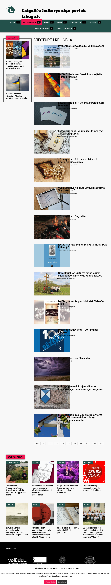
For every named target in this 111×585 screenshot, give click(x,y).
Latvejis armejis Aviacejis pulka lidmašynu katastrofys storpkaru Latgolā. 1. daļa (17, 531)
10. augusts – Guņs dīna (72, 216)
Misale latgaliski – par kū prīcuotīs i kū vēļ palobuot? (68, 530)
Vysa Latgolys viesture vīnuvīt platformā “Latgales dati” (81, 189)
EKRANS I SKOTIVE (13, 462)
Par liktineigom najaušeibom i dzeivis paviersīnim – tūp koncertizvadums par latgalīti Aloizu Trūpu (41, 532)
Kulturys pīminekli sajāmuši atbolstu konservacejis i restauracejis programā (80, 388)
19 (81, 443)
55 (95, 443)
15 (57, 443)
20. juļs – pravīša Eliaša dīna (74, 358)
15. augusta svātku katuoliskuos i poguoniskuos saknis (77, 161)
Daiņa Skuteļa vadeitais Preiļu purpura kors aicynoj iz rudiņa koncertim (67, 489)
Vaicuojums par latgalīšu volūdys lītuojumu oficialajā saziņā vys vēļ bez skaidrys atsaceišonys (42, 490)
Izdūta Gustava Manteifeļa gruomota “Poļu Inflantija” (82, 246)
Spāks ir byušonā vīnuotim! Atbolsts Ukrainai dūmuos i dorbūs (17, 96)
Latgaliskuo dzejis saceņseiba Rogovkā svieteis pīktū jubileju (92, 488)
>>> (101, 443)
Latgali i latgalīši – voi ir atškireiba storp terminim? (81, 104)
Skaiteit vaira (62, 582)
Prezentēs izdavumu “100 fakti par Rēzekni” (78, 331)
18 (75, 443)
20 (87, 443)
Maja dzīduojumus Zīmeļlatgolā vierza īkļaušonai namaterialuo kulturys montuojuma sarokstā (80, 417)
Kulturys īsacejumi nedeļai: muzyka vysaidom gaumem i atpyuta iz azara (15, 64)
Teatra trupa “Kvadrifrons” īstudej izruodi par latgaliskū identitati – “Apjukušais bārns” (16, 490)
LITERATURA (87, 462)
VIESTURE (10, 504)
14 (50, 443)
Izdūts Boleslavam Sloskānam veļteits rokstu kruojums (80, 75)
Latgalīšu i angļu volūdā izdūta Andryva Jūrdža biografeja (80, 132)
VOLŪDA (35, 462)
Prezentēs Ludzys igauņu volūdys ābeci (81, 45)
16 (63, 443)
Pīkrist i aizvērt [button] (50, 582)
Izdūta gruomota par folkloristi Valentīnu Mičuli (81, 302)
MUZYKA (61, 462)
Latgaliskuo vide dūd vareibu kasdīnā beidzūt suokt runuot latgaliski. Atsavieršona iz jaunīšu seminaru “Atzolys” (93, 532)
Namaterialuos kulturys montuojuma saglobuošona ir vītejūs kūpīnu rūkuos (80, 274)
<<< (37, 443)
